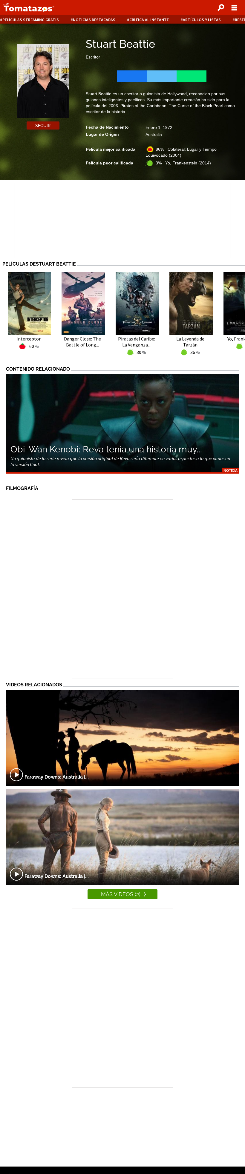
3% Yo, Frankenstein (183, 163)
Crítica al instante (149, 19)
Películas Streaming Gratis (30, 19)
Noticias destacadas (94, 19)
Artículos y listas (202, 19)
